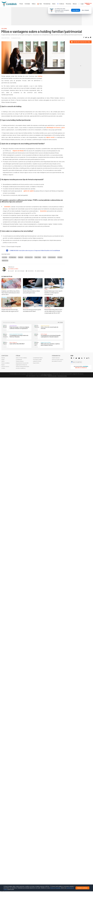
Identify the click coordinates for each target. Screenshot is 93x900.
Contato (3, 368)
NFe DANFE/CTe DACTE (57, 361)
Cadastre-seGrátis (88, 4)
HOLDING (4, 257)
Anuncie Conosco (5, 366)
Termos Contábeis (5, 363)
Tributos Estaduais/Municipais (22, 366)
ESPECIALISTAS (28, 257)
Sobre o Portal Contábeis (21, 357)
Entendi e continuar (82, 888)
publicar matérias (40, 270)
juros (63, 127)
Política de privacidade (52, 375)
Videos (3, 361)
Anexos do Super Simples (57, 359)
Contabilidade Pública (38, 357)
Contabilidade (19, 359)
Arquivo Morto (36, 363)
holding (40, 76)
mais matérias (30, 270)
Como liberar (75, 10)
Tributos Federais (20, 361)
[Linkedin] (82, 358)
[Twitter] (76, 358)
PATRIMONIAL (12, 257)
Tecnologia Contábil (37, 359)
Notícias (3, 357)
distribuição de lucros (53, 127)
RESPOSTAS (5, 260)
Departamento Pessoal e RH (22, 363)
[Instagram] (71, 358)
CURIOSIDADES (51, 257)
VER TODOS (60, 322)
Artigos (3, 359)
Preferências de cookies (62, 375)
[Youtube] (79, 358)
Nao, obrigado (85, 10)
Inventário (7, 206)
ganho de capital (29, 191)
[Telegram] (84, 358)
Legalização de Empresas (21, 364)
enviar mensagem (20, 270)
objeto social (50, 137)
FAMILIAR (20, 257)
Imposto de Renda (18, 150)
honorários (43, 211)
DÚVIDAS (60, 257)
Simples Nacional (55, 357)
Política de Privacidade (55, 887)
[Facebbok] (73, 358)
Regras (3, 364)
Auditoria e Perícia (37, 361)
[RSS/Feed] (89, 358)
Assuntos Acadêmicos (21, 368)
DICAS (44, 257)
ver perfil (12, 270)
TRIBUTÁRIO (38, 257)
